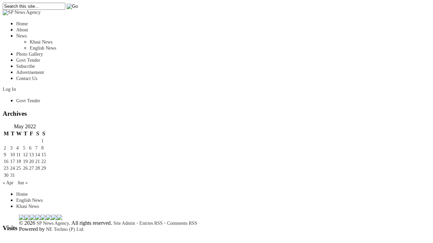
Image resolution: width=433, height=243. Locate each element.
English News (43, 48)
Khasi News (41, 42)
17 (12, 161)
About (22, 29)
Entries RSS (151, 223)
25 (18, 168)
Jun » (23, 182)
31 (12, 175)
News (21, 35)
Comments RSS (182, 223)
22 (43, 161)
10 (12, 154)
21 (37, 161)
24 (12, 168)
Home (22, 23)
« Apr (8, 182)
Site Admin (124, 223)
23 (6, 168)
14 (37, 154)
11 (18, 154)
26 (25, 168)
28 (37, 168)
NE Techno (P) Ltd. (65, 229)
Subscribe (25, 66)
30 (6, 175)
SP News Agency (53, 223)
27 (31, 168)
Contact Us (26, 78)
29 (43, 168)
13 (31, 154)
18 (18, 161)
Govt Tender (28, 60)
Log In (9, 89)
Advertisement (30, 72)
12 (25, 154)
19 (25, 161)
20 (31, 161)
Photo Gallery (29, 54)
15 (43, 154)
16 (6, 161)
